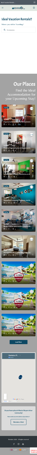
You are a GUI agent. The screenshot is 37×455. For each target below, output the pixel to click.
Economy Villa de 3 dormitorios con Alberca (17, 331)
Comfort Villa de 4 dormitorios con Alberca (17, 305)
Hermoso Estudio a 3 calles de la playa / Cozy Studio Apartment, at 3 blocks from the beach (17, 253)
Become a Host (18, 422)
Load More (18, 342)
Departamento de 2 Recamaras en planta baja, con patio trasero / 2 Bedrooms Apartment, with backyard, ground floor (17, 122)
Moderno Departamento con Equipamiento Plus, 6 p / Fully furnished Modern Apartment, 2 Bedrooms (17, 148)
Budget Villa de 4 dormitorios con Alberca (17, 279)
